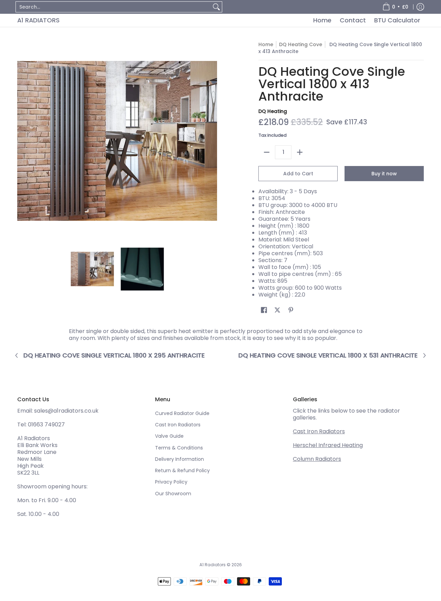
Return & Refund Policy (182, 470)
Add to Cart (298, 173)
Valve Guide (169, 436)
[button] (264, 310)
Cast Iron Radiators (178, 424)
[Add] (299, 152)
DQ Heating (272, 111)
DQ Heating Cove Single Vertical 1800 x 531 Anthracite (328, 355)
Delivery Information (179, 459)
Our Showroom (173, 493)
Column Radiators (317, 459)
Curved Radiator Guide (182, 413)
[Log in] (420, 7)
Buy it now (384, 173)
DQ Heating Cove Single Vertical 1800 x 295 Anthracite (114, 355)
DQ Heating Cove (300, 44)
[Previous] (22, 140)
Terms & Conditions (179, 447)
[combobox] (113, 7)
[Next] (212, 140)
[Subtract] (266, 152)
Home (265, 44)
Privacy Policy (171, 481)
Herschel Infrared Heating (328, 445)
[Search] (216, 7)
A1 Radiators (38, 20)
